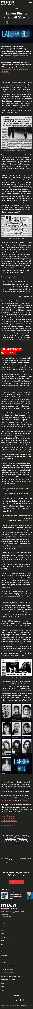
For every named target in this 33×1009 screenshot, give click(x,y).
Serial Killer (23, 840)
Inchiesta (24, 835)
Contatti (3, 959)
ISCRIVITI (16, 881)
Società (16, 8)
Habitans (3, 923)
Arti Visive (3, 930)
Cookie (2, 990)
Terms (2, 983)
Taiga (4, 305)
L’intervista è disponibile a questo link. (16, 56)
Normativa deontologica (7, 969)
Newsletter (3, 962)
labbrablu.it (21, 798)
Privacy (2, 986)
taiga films (16, 843)
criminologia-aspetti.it (7, 816)
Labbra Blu (21, 301)
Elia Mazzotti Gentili (15, 22)
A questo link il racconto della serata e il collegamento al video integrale (16, 69)
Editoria (3, 933)
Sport (2, 944)
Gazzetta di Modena (7, 825)
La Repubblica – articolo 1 (9, 818)
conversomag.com (7, 823)
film (17, 835)
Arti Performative (5, 927)
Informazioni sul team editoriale (8, 979)
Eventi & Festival (5, 937)
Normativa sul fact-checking (8, 966)
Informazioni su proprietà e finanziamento (11, 976)
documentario (9, 835)
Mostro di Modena (11, 840)
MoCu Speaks (4, 955)
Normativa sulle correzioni (7, 972)
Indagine (11, 838)
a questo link (27, 521)
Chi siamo (3, 952)
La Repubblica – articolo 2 (9, 821)
